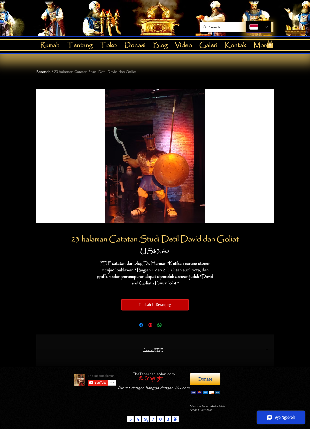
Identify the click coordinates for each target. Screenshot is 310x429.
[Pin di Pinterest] (150, 325)
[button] (269, 44)
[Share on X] (169, 325)
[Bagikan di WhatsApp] (160, 325)
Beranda (43, 71)
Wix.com (182, 387)
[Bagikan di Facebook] (141, 325)
